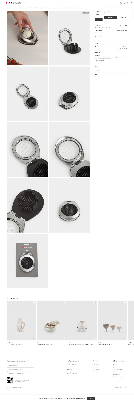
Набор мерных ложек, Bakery (45, 344)
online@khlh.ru (70, 367)
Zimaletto (95, 372)
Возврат (97, 74)
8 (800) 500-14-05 (71, 364)
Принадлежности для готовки (61, 8)
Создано (117, 387)
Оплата (97, 70)
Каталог (15, 8)
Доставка (97, 66)
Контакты (69, 369)
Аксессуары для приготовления (43, 8)
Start (126, 43)
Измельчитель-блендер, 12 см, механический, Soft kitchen (81, 344)
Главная (9, 8)
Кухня (31, 8)
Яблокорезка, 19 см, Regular (14, 344)
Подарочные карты (118, 377)
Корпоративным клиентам (120, 372)
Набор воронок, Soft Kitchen (105, 344)
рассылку (18, 369)
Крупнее (86, 12)
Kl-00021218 (124, 46)
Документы (96, 369)
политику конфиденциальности (21, 372)
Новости (95, 367)
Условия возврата (118, 369)
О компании (96, 364)
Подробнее (81, 398)
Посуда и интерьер (24, 8)
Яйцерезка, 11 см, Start (76, 8)
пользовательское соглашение (16, 373)
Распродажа (116, 374)
